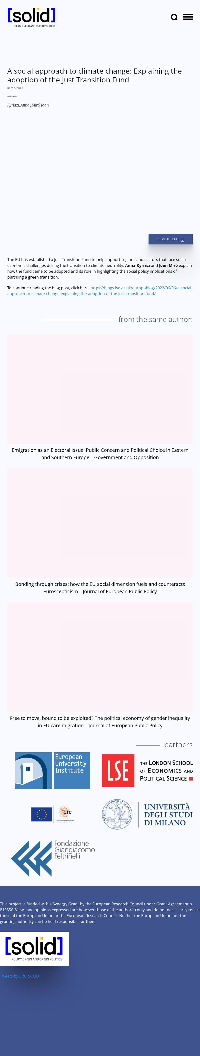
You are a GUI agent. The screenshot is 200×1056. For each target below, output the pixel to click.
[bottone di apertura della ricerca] (174, 17)
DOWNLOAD (168, 239)
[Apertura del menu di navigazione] (188, 17)
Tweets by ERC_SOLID (19, 976)
